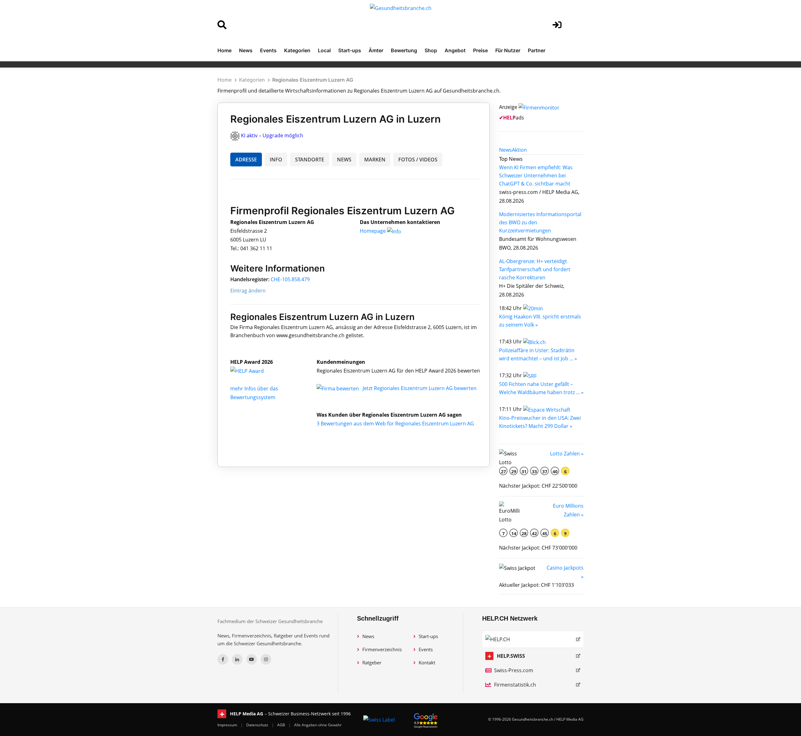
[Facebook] (222, 659)
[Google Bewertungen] (426, 719)
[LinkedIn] (237, 659)
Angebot (455, 50)
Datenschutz (257, 725)
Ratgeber (371, 662)
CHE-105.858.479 (290, 279)
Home (224, 50)
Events (268, 50)
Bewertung (404, 50)
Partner (536, 50)
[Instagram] (266, 659)
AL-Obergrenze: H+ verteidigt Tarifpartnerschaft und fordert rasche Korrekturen (534, 269)
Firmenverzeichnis (382, 649)
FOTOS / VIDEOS (417, 159)
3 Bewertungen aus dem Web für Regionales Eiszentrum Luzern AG (395, 423)
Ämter (376, 50)
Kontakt (427, 662)
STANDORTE (309, 159)
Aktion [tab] (519, 149)
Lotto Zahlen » (567, 453)
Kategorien (297, 50)
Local (324, 50)
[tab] (505, 149)
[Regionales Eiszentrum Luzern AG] (253, 370)
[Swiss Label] (379, 719)
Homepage (373, 230)
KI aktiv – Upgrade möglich (272, 135)
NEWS (344, 159)
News (246, 50)
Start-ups (349, 50)
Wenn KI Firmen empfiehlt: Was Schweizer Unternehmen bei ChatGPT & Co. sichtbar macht (536, 175)
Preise (480, 50)
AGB (281, 725)
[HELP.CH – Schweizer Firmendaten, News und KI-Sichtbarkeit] (533, 639)
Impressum (227, 725)
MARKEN (374, 159)
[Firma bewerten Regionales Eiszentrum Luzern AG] (338, 388)
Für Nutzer (507, 50)
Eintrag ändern (248, 290)
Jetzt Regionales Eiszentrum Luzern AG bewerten (420, 388)
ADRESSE (246, 159)
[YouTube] (251, 659)
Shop (431, 50)
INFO (276, 159)
